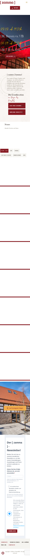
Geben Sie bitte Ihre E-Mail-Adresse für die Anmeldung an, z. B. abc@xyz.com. (15, 481)
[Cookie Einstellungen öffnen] (3, 554)
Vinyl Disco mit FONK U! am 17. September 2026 (14, 260)
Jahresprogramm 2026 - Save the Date (15, 206)
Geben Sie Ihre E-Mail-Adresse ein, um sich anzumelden (13, 471)
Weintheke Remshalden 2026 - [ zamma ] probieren (13, 317)
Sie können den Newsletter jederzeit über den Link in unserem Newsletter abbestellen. (15, 496)
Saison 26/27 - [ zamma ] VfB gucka (14, 235)
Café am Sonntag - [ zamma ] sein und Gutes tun (13, 286)
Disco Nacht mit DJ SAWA (13, 346)
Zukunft (7, 178)
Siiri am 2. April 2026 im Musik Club (15, 372)
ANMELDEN (12, 531)
